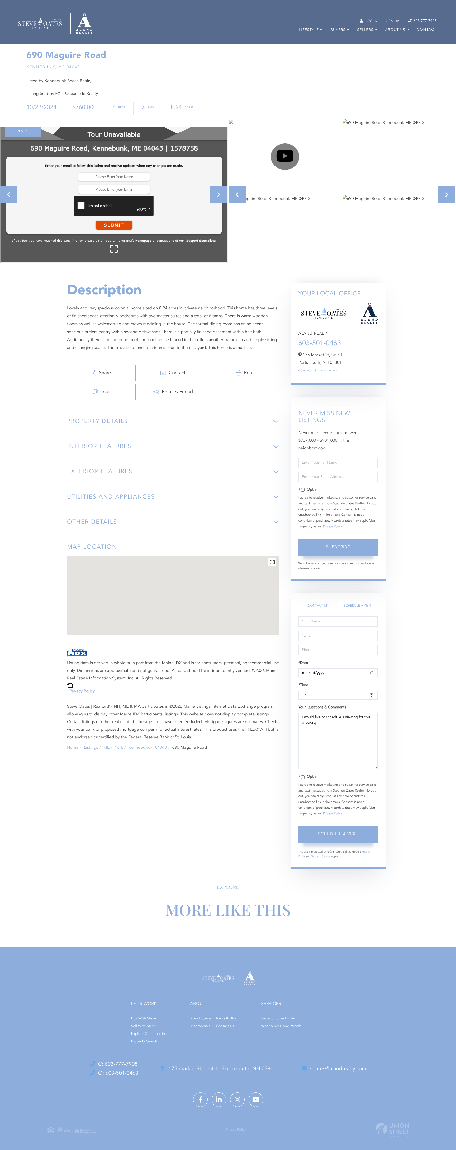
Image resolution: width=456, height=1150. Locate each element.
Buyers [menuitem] (337, 30)
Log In (370, 21)
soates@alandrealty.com (338, 1069)
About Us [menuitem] (395, 30)
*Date (303, 663)
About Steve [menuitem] (200, 1019)
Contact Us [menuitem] (225, 1026)
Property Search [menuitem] (144, 1042)
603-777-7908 (424, 21)
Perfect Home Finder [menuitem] (278, 1019)
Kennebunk (139, 748)
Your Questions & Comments (322, 707)
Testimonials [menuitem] (200, 1026)
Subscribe (338, 547)
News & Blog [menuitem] (226, 1019)
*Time (303, 685)
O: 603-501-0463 (118, 1073)
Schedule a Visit (357, 605)
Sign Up (391, 21)
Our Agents (328, 371)
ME (106, 748)
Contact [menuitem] (426, 30)
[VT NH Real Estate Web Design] (392, 1130)
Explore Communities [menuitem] (149, 1034)
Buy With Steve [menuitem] (143, 1019)
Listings (91, 748)
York (119, 748)
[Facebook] (200, 1099)
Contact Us (307, 371)
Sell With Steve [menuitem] (143, 1026)
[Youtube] (256, 1099)
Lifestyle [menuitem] (309, 30)
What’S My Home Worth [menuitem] (281, 1026)
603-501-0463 (319, 343)
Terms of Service (320, 856)
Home (73, 748)
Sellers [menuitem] (365, 30)
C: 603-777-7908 (118, 1064)
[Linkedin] (219, 1099)
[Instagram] (237, 1099)
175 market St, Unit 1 (221, 1069)
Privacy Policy (82, 691)
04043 (161, 748)
